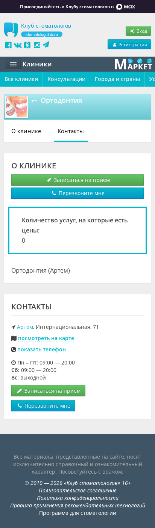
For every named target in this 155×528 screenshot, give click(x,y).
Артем (25, 326)
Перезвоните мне (81, 192)
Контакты (71, 131)
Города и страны (117, 78)
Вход (141, 31)
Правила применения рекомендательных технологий (77, 505)
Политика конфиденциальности (78, 497)
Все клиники (21, 78)
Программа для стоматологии (77, 512)
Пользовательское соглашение (78, 490)
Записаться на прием (81, 179)
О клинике (26, 131)
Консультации (66, 78)
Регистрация (132, 44)
